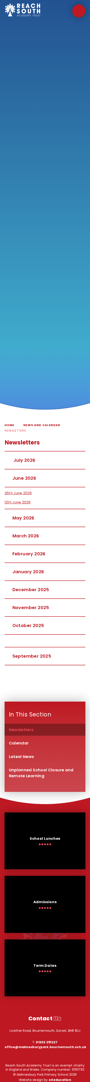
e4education (60, 1080)
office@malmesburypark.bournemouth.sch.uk (45, 1047)
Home (9, 425)
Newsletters (15, 431)
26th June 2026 (18, 493)
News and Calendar (41, 425)
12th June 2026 (18, 502)
